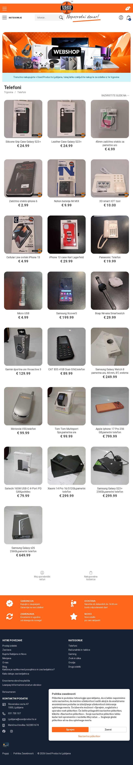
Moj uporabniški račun (42, 578)
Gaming (72, 654)
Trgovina (8, 92)
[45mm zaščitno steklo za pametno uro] (110, 119)
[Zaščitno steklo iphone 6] (23, 178)
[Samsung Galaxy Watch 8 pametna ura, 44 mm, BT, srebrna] (110, 347)
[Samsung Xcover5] (67, 291)
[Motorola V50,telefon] (23, 406)
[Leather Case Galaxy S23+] (67, 119)
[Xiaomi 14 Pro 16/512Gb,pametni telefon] (67, 466)
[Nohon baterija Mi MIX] (67, 178)
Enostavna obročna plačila (16, 680)
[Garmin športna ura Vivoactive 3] (23, 347)
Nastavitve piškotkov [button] (89, 736)
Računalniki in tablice (79, 650)
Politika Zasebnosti (23, 753)
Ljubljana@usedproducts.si (22, 719)
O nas (5, 662)
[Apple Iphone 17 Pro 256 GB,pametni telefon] (110, 406)
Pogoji (5, 753)
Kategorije (15, 17)
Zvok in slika (74, 658)
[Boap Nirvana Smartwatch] (110, 291)
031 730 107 (14, 713)
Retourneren (9, 692)
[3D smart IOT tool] (110, 178)
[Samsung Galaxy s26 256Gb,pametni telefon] (23, 525)
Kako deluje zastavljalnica (15, 673)
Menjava (6, 658)
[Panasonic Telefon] (110, 235)
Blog (4, 666)
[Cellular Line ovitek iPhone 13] (23, 235)
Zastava (6, 650)
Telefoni (21, 92)
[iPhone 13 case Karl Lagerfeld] (67, 235)
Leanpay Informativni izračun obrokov (21, 685)
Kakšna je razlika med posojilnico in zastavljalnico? (28, 669)
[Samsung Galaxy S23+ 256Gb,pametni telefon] (110, 466)
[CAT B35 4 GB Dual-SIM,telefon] (67, 347)
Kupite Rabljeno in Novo (14, 654)
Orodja (71, 662)
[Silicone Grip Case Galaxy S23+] (23, 119)
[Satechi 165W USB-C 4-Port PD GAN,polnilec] (23, 466)
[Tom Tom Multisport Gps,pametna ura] (67, 406)
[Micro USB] (23, 291)
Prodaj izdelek (9, 645)
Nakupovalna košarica (90, 578)
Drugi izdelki (74, 666)
